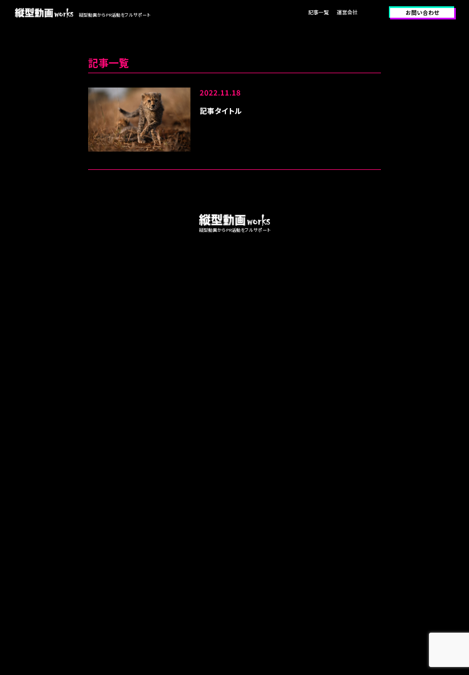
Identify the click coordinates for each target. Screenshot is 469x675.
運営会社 (347, 12)
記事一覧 (318, 12)
